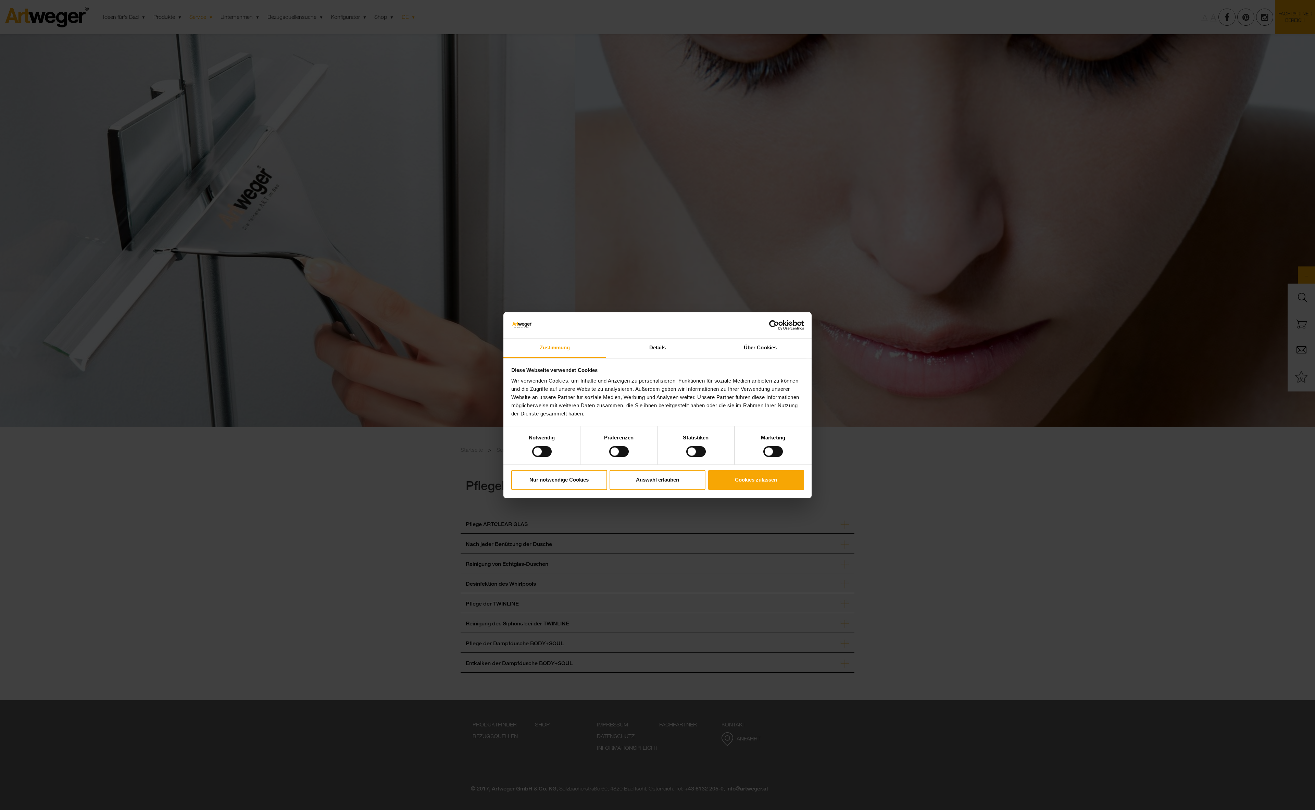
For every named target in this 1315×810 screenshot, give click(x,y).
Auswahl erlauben (657, 480)
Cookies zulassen (756, 480)
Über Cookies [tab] (760, 348)
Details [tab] (657, 348)
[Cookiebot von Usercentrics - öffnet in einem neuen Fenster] (774, 325)
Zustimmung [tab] (555, 348)
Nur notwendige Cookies (559, 480)
